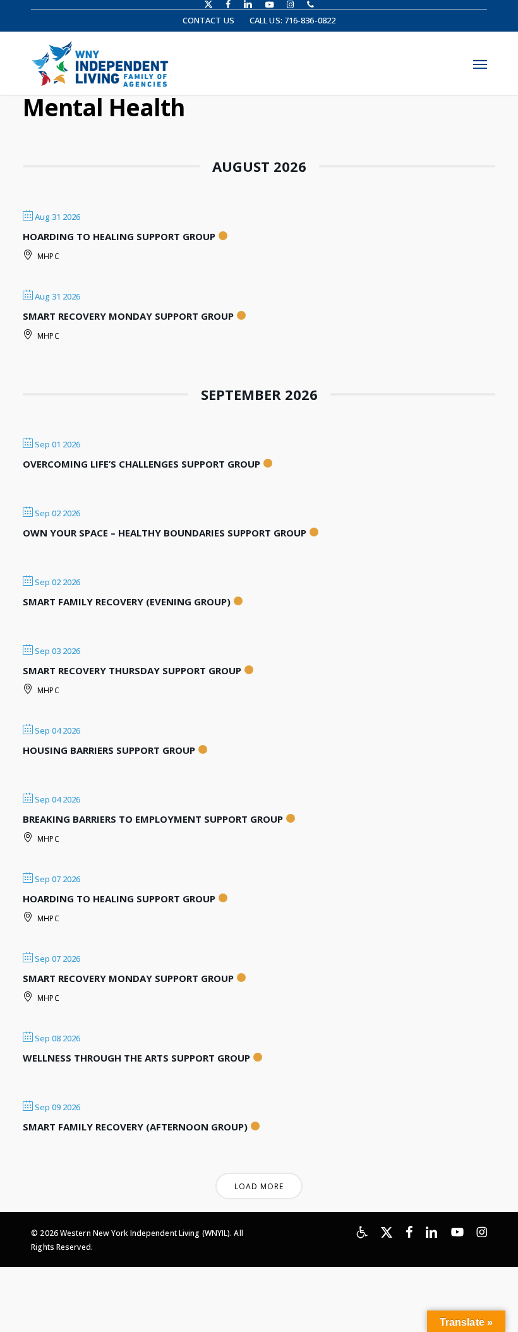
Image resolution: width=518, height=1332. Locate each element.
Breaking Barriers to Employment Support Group (153, 819)
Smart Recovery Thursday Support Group (132, 670)
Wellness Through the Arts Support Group (136, 1057)
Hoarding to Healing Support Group (119, 236)
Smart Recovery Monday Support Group (128, 316)
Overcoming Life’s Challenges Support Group (141, 463)
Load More (259, 1186)
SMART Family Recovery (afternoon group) (135, 1126)
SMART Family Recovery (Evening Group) (127, 601)
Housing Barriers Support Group (109, 750)
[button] (480, 64)
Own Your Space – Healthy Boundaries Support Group (164, 532)
